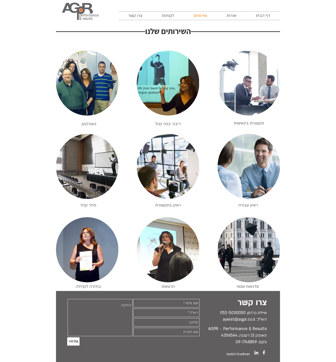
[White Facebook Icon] (264, 352)
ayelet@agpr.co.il (239, 319)
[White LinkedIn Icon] (256, 352)
